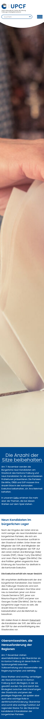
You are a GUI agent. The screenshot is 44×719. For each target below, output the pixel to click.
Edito (16, 497)
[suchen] (30, 17)
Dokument (35, 620)
